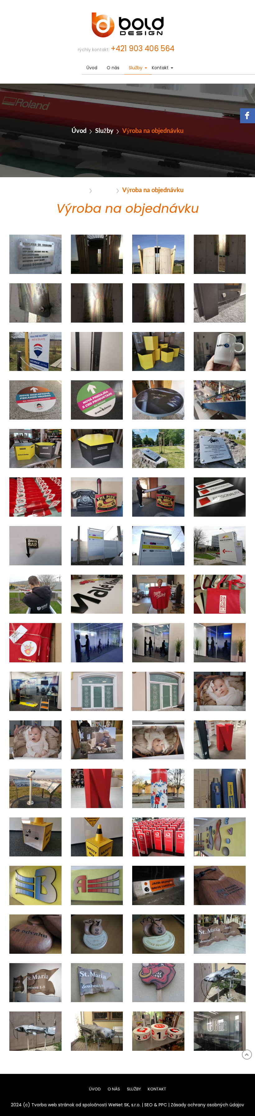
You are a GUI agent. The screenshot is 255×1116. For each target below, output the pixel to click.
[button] (145, 68)
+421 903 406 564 (142, 49)
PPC (163, 1105)
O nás (113, 68)
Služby (135, 68)
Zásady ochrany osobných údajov (207, 1105)
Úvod (91, 68)
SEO (148, 1105)
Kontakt (160, 68)
